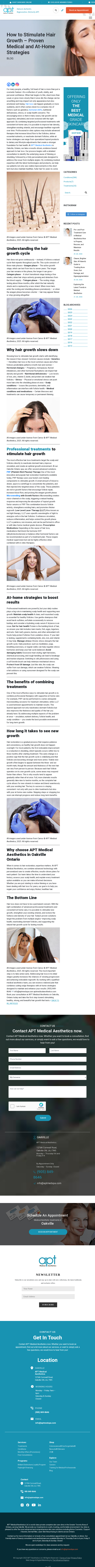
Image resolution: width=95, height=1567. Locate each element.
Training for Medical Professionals (62, 1467)
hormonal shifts (35, 109)
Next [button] (65, 126)
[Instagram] (17, 84)
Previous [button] (86, 126)
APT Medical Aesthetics (41, 145)
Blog (51, 1470)
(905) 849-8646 (42, 1412)
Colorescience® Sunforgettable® (62, 1446)
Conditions (22, 1449)
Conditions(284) (70, 177)
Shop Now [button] (76, 133)
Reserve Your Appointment (77, 2)
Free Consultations (25, 1455)
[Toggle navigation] (90, 18)
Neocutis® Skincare (57, 1449)
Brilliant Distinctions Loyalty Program (32, 1464)
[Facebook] (9, 84)
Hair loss (29, 104)
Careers (52, 1464)
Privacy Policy (76, 1558)
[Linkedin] (13, 84)
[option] (76, 124)
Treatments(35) (70, 185)
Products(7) (68, 181)
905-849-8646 (30, 1491)
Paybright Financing (25, 1467)
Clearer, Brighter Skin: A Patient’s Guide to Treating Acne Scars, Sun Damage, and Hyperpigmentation (81, 267)
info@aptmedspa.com (49, 1183)
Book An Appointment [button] (48, 1232)
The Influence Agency (60, 1560)
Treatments (22, 1446)
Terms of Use (65, 1558)
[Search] (56, 10)
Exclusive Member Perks (36, 2)
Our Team (53, 1462)
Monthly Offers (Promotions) (29, 1452)
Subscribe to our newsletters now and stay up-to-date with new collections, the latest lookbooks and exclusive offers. (48, 1281)
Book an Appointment (79, 10)
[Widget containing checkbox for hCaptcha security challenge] (27, 1106)
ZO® (51, 1452)
